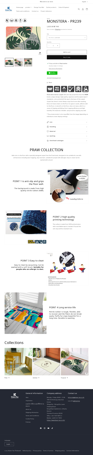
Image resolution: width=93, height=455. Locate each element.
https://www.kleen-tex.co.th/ (56, 420)
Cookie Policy (30, 419)
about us (28, 409)
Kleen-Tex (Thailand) (14, 450)
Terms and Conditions (32, 415)
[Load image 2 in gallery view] (18, 62)
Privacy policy (37, 450)
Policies (28, 422)
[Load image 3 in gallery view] (28, 62)
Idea (27, 397)
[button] (28, 7)
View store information (55, 68)
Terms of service (48, 450)
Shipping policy (60, 450)
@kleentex (76, 401)
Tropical (63, 378)
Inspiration (29, 400)
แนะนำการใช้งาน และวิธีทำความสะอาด (35, 405)
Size (48, 34)
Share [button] (50, 82)
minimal (35, 378)
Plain (6, 378)
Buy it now (66, 57)
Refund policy (27, 450)
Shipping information (32, 412)
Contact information (72, 450)
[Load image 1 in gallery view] (9, 62)
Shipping (57, 29)
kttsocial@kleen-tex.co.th (76, 397)
